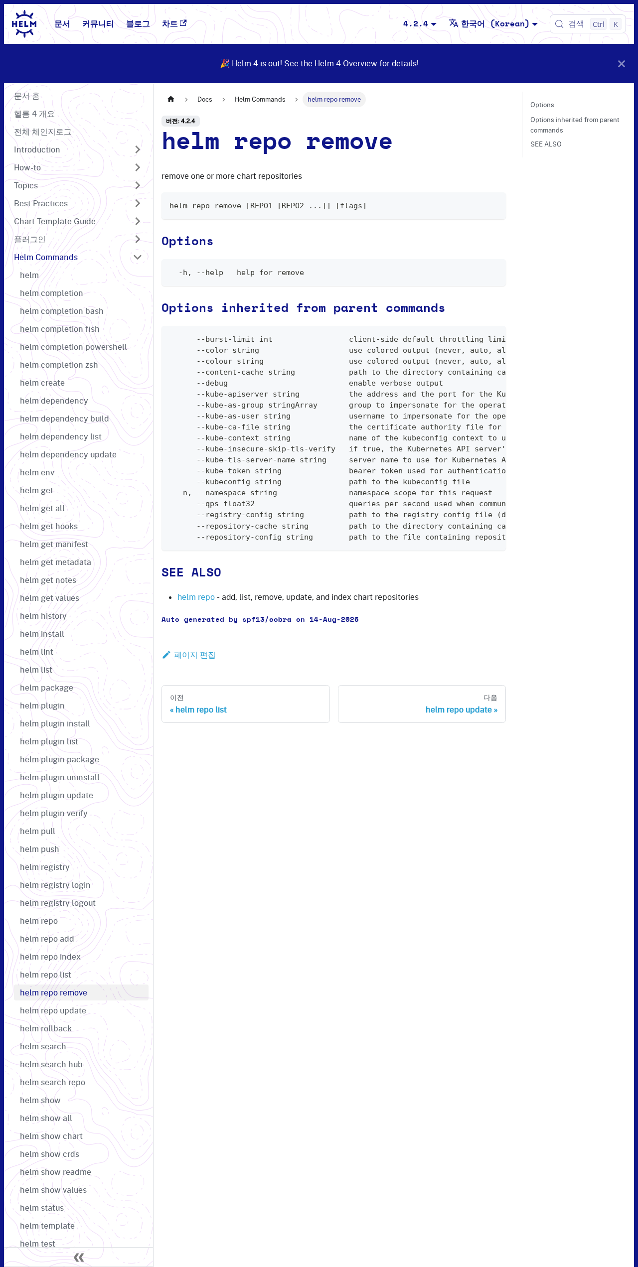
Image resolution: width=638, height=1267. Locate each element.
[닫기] (621, 63)
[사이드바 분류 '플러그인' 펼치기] (138, 239)
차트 (170, 24)
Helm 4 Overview (346, 63)
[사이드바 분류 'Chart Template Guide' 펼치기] (138, 221)
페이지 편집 (195, 655)
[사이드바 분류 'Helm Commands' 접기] (138, 257)
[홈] (170, 99)
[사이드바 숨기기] (79, 1257)
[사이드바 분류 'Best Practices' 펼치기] (138, 203)
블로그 (138, 24)
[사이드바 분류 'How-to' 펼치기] (138, 167)
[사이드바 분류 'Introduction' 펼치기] (138, 149)
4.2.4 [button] (415, 24)
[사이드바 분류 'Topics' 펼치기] (138, 185)
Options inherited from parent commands (575, 124)
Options (542, 105)
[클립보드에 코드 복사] (493, 204)
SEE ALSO (546, 144)
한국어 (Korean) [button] (495, 24)
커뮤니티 (98, 24)
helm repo (196, 597)
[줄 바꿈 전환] (475, 338)
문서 (62, 24)
